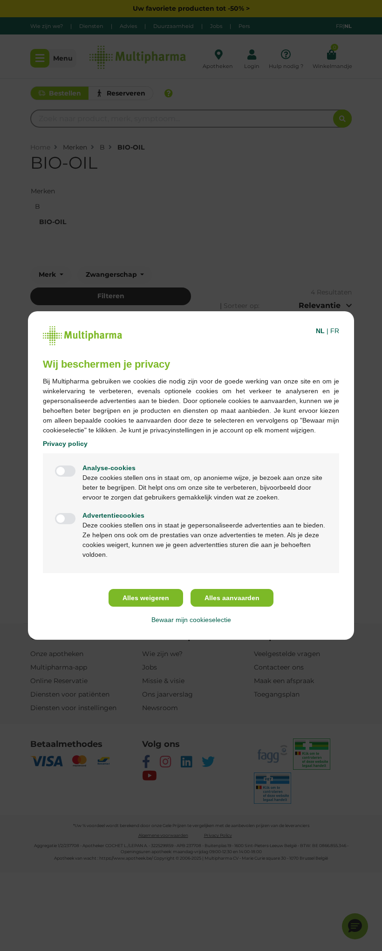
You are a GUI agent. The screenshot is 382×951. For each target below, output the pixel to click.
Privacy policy (65, 443)
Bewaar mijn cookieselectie (191, 619)
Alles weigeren (146, 598)
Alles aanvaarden (232, 598)
